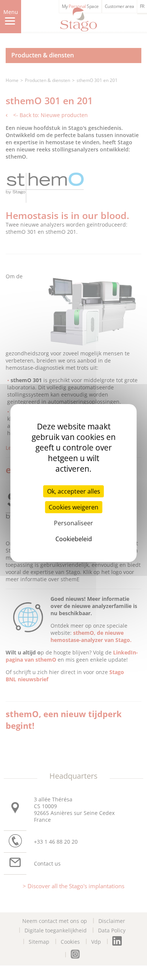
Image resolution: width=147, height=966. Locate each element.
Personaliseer (73, 523)
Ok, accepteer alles (73, 491)
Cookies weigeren (73, 507)
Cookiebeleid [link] (73, 539)
